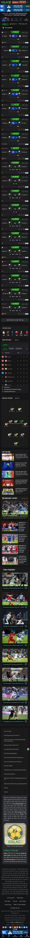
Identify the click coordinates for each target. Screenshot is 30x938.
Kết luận (6, 787)
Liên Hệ (15, 901)
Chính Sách (7, 901)
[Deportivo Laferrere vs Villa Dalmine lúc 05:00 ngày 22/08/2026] (15, 95)
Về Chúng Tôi (10, 897)
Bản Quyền (23, 901)
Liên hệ (6, 792)
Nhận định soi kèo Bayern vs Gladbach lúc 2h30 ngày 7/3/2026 (22, 549)
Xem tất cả (24, 498)
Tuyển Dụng (7, 904)
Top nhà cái (15, 2)
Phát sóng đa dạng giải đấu (10, 753)
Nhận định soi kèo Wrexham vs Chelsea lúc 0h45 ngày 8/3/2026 (23, 538)
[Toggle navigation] (28, 2)
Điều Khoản (20, 897)
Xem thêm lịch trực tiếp (14, 320)
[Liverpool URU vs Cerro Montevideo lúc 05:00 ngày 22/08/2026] (15, 66)
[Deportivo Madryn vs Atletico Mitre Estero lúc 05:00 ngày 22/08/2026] (15, 81)
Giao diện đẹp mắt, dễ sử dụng (11, 749)
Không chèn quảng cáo (9, 774)
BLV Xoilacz (23, 23)
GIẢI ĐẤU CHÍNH (6, 328)
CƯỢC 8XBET (22, 2)
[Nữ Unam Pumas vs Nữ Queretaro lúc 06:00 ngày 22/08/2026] (15, 153)
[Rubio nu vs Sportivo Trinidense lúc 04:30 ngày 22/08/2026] (15, 52)
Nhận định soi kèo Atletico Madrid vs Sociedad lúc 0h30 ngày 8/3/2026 (22, 526)
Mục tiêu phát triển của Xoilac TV (12, 735)
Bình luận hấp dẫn (8, 765)
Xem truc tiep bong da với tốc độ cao (12, 761)
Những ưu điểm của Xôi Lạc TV (11, 745)
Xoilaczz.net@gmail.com (17, 922)
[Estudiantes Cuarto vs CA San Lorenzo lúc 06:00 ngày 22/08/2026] (15, 139)
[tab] (4, 19)
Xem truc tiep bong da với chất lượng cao (13, 757)
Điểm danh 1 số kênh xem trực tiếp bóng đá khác (15, 783)
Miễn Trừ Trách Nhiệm (20, 904)
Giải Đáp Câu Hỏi (15, 908)
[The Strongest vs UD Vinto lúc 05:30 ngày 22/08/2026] (15, 124)
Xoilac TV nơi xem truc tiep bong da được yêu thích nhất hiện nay (14, 740)
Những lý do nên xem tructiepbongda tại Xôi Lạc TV (15, 778)
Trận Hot (13, 23)
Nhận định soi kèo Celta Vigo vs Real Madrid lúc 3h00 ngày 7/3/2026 (22, 559)
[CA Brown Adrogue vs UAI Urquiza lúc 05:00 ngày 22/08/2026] (15, 110)
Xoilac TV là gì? (7, 731)
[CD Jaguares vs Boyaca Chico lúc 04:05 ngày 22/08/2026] (15, 37)
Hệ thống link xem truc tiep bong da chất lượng (15, 770)
